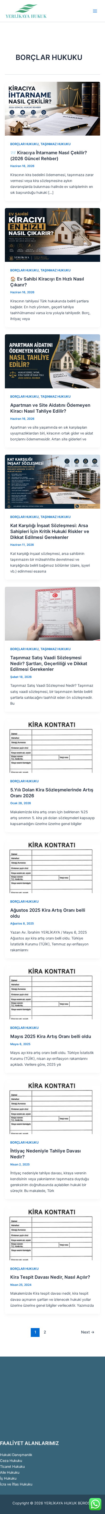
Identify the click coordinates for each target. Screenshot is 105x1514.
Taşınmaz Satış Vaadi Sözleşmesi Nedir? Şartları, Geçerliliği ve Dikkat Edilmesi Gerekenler (48, 663)
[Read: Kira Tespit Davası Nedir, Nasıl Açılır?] (52, 1233)
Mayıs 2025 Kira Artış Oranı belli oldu (50, 1036)
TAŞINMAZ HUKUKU (56, 144)
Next (87, 1332)
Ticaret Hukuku (12, 1466)
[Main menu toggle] (95, 11)
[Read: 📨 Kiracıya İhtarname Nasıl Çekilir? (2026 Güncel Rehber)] (52, 108)
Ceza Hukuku (11, 1460)
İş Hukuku (8, 1478)
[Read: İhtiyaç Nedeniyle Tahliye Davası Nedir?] (52, 1107)
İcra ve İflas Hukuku (16, 1484)
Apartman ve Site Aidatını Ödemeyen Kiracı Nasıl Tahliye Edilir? (50, 408)
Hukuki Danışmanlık (16, 1455)
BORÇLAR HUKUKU (24, 144)
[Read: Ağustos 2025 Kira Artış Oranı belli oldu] (52, 866)
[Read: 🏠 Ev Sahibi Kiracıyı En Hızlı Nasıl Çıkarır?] (52, 235)
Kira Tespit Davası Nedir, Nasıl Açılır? (50, 1277)
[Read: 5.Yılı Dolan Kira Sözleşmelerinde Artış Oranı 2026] (52, 745)
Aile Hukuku (9, 1472)
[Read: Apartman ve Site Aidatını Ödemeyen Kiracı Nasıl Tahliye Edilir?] (52, 361)
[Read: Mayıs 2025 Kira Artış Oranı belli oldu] (52, 992)
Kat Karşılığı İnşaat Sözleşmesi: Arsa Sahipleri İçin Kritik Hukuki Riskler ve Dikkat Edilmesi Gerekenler (49, 531)
